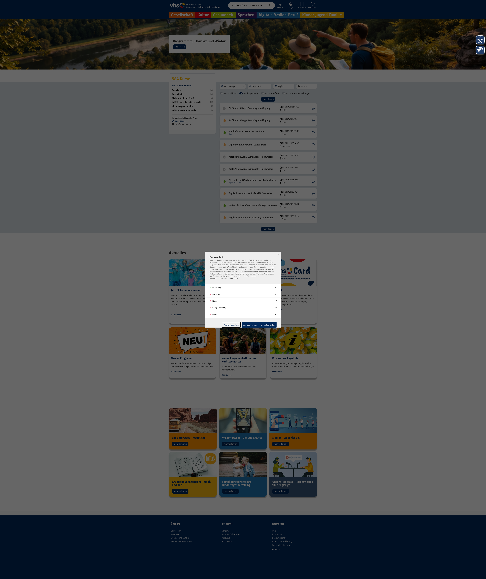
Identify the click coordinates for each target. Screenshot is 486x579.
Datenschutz (233, 278)
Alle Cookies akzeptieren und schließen (259, 325)
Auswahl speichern (231, 325)
